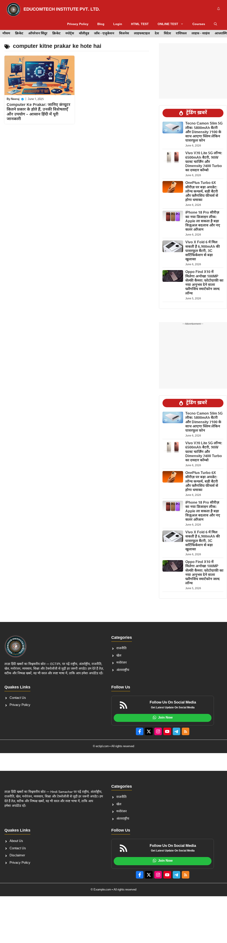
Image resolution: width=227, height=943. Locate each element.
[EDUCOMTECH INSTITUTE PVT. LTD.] (13, 9)
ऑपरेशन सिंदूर (37, 33)
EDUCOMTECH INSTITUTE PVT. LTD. (61, 9)
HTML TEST (140, 24)
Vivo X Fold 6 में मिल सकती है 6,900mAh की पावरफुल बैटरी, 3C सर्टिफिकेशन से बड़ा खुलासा (202, 251)
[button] (215, 24)
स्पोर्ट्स (69, 33)
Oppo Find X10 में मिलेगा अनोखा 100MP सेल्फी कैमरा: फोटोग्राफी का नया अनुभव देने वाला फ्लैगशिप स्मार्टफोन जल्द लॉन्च (204, 283)
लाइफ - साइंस (201, 33)
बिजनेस (124, 33)
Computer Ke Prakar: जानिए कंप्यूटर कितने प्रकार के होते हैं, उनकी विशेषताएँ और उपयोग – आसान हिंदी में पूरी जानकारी (38, 112)
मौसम (6, 33)
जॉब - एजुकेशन (104, 33)
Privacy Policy (77, 24)
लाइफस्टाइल (142, 33)
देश (157, 33)
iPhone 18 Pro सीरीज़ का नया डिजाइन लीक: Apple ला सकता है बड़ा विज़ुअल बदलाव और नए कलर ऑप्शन (202, 221)
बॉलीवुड (84, 33)
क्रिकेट (19, 33)
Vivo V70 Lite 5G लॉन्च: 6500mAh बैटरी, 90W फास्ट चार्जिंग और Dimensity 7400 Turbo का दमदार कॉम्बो (203, 162)
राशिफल (181, 33)
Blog (100, 24)
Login (117, 24)
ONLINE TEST (168, 24)
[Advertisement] (193, 71)
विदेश (167, 33)
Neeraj (15, 99)
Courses (198, 24)
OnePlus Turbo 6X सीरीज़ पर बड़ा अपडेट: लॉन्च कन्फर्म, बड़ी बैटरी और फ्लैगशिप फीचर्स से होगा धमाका (201, 192)
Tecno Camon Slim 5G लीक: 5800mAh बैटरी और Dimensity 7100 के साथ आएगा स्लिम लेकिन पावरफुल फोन (204, 132)
